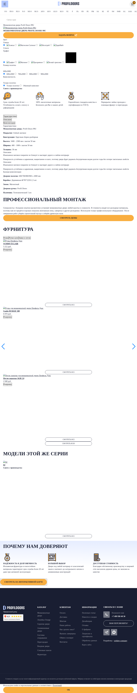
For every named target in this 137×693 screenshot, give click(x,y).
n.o (23, 11)
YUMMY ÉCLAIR (10, 244)
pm (93, 11)
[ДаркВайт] (57, 45)
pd (82, 11)
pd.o (11, 11)
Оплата (62, 613)
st (108, 11)
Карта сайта (86, 645)
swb (118, 11)
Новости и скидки (89, 617)
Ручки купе (13, 238)
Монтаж (63, 621)
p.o (6, 11)
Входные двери (43, 646)
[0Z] (5, 462)
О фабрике (86, 629)
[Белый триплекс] (52, 62)
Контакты (63, 642)
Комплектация (9, 123)
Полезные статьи (89, 613)
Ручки (5, 238)
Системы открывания (42, 636)
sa (98, 11)
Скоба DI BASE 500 (11, 311)
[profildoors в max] (114, 632)
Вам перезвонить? (118, 623)
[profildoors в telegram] (106, 632)
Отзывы (85, 625)
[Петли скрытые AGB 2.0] (27, 376)
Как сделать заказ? (67, 629)
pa (78, 11)
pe (88, 11)
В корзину (7, 250)
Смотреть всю (68, 443)
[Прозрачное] (35, 62)
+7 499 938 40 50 (118, 616)
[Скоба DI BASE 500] (23, 308)
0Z (4, 465)
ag (124, 11)
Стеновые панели (44, 650)
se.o (61, 11)
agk (130, 11)
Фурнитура (41, 655)
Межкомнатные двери (43, 614)
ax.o (55, 11)
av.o (49, 11)
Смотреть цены (68, 218)
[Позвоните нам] (106, 614)
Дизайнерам (87, 621)
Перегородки (42, 642)
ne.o (36, 11)
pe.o (18, 11)
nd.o (30, 11)
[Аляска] (9, 45)
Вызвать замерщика (68, 634)
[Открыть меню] (4, 4)
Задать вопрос (67, 35)
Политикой (57, 685)
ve (67, 11)
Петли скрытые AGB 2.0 (13, 378)
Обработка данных (89, 641)
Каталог (41, 607)
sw (113, 11)
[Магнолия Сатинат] (25, 45)
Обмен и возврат (66, 638)
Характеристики (10, 116)
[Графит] (9, 62)
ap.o (42, 11)
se (103, 11)
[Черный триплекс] (69, 62)
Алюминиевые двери (43, 629)
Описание (7, 120)
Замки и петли (25, 238)
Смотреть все (69, 305)
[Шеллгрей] (43, 45)
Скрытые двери (43, 624)
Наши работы (65, 625)
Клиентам (65, 607)
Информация (89, 607)
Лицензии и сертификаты (87, 635)
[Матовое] (21, 62)
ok (68, 690)
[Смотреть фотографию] (19, 28)
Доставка (63, 617)
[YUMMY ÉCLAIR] (12, 241)
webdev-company (120, 641)
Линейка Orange (43, 620)
